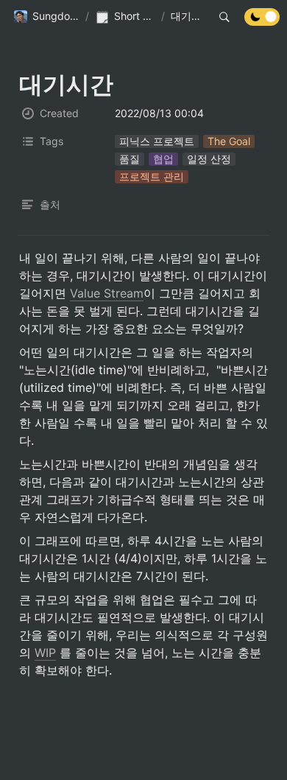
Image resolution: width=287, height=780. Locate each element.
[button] (46, 17)
